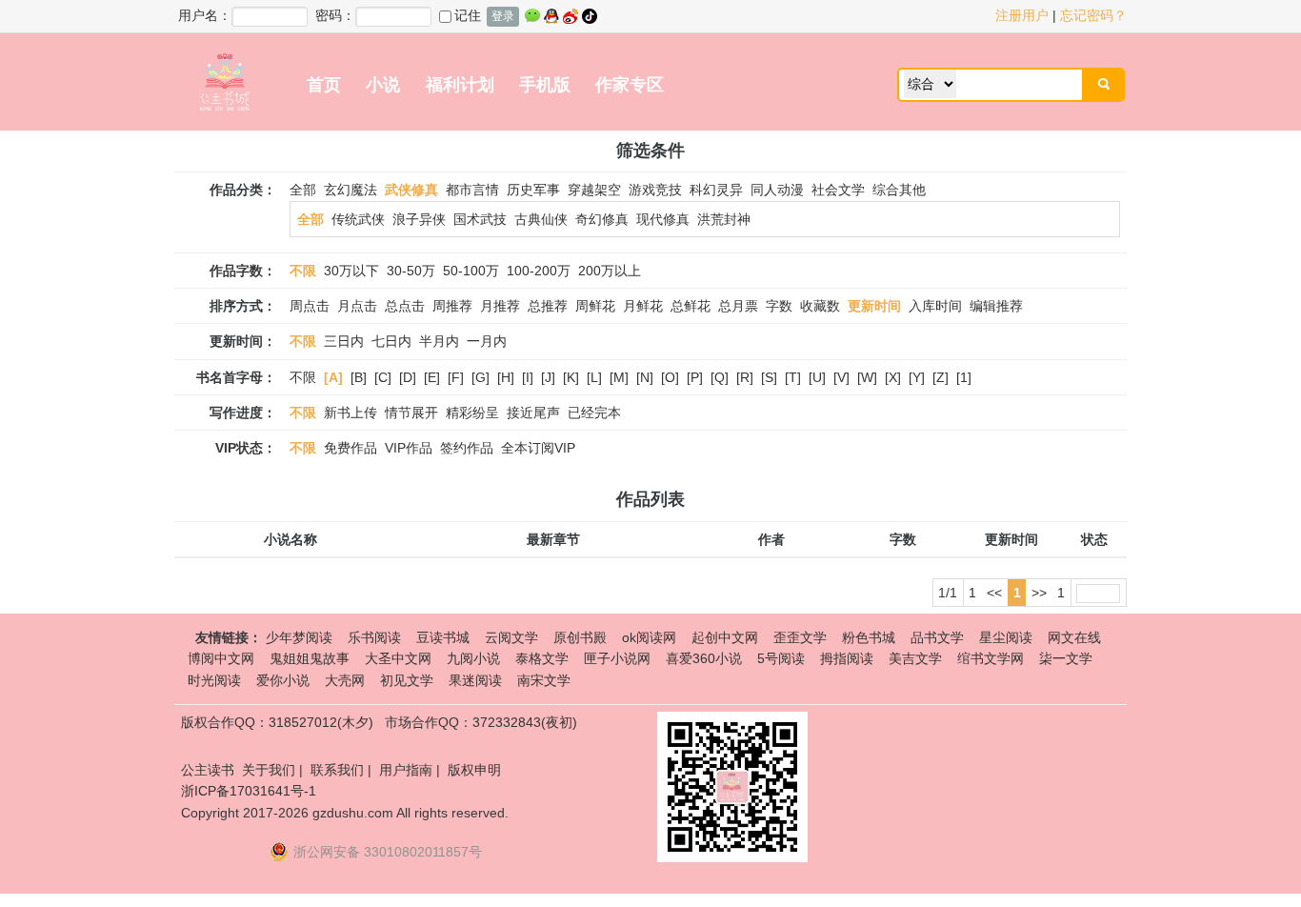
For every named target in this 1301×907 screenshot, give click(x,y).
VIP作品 (408, 447)
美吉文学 (915, 658)
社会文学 (838, 189)
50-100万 (471, 270)
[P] (695, 377)
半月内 (439, 341)
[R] (744, 377)
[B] (358, 377)
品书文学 (937, 637)
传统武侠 (358, 219)
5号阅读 (781, 658)
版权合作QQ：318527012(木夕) (277, 722)
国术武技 (480, 219)
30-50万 (411, 270)
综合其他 (899, 189)
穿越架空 (594, 189)
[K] (571, 377)
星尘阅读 (1005, 637)
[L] (594, 377)
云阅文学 (511, 637)
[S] (769, 377)
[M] (619, 377)
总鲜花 (691, 305)
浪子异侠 (419, 219)
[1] (963, 377)
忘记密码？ (1093, 15)
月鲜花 (643, 305)
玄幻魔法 (350, 189)
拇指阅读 (846, 658)
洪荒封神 (724, 219)
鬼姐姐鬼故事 (310, 658)
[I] (527, 377)
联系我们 (337, 769)
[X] (893, 377)
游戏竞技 (655, 189)
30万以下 (351, 270)
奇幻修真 (602, 219)
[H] (505, 377)
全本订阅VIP (538, 447)
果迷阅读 (475, 680)
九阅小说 (473, 658)
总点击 (405, 305)
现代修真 (663, 219)
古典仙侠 (541, 219)
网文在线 (1074, 637)
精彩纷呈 (472, 412)
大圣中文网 (398, 658)
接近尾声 (533, 412)
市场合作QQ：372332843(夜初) (481, 722)
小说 (383, 84)
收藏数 (820, 305)
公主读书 (207, 769)
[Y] (917, 377)
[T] (793, 377)
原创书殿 (580, 637)
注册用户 (1022, 15)
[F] (456, 377)
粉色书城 (868, 637)
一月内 (487, 341)
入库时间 (935, 305)
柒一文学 (1065, 658)
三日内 (344, 341)
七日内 (391, 341)
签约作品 (466, 447)
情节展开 (411, 412)
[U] (817, 377)
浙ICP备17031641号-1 (248, 790)
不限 (303, 377)
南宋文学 (543, 680)
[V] (841, 377)
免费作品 (350, 447)
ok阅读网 (649, 637)
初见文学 (406, 680)
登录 (502, 16)
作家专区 (629, 84)
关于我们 (268, 769)
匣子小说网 (617, 658)
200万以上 (609, 270)
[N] (644, 377)
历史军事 (533, 189)
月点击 (357, 305)
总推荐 (548, 305)
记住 (467, 15)
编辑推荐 (996, 305)
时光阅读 (214, 680)
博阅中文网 (221, 658)
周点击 (310, 305)
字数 (779, 305)
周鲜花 (595, 305)
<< (994, 592)
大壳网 (345, 680)
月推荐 (500, 305)
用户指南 (405, 769)
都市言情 (472, 189)
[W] (867, 377)
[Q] (720, 377)
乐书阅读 (374, 637)
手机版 (544, 84)
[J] (548, 377)
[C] (382, 377)
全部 (303, 189)
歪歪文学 (800, 637)
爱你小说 (283, 680)
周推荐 (452, 305)
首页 (324, 84)
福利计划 (460, 84)
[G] (480, 377)
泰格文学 (542, 658)
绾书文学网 (990, 658)
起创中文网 (724, 637)
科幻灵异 (716, 189)
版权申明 (474, 769)
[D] (407, 377)
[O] (670, 377)
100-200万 (538, 270)
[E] (432, 377)
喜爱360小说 (704, 658)
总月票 (738, 305)
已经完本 (594, 412)
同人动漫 (777, 189)
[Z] (940, 377)
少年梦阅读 (299, 637)
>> (1039, 592)
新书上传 (350, 412)
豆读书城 (443, 637)
